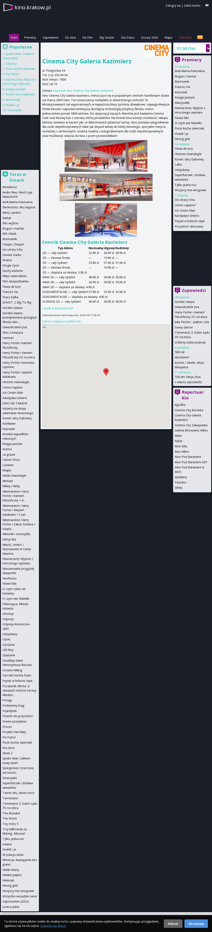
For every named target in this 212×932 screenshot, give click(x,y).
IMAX (178, 436)
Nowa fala (182, 118)
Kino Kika (181, 446)
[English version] (207, 5)
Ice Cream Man (185, 210)
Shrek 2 (7, 753)
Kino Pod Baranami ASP (191, 462)
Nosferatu (9, 578)
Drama (7, 260)
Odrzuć (173, 924)
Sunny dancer (184, 327)
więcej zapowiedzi (189, 382)
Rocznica (8, 748)
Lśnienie (7, 465)
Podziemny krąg (13, 705)
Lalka (178, 164)
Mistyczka (9, 539)
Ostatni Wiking (12, 670)
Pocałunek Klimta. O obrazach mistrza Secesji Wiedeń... (19, 690)
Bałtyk (6, 218)
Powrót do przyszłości (17, 716)
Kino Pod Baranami (188, 457)
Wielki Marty (10, 870)
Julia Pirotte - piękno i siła (192, 322)
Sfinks (179, 488)
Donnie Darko (11, 255)
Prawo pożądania (14, 721)
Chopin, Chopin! (13, 244)
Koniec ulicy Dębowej (189, 159)
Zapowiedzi (50, 37)
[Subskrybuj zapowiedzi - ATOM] (200, 37)
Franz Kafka (10, 297)
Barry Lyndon (11, 212)
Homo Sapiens (12, 387)
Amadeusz (9, 187)
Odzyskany (182, 170)
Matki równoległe (14, 475)
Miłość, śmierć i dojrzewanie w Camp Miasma (16, 549)
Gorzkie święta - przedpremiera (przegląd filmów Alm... (19, 317)
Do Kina (70, 37)
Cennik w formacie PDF (58, 308)
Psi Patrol (12, 74)
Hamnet (8, 338)
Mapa (168, 37)
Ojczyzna (8, 645)
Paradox (180, 482)
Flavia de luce (184, 148)
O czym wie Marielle (188, 123)
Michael (7, 481)
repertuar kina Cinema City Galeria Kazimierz (83, 90)
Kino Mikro (182, 452)
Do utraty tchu (185, 200)
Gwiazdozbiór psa (187, 307)
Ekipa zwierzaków (14, 276)
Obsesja (8, 614)
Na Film (87, 37)
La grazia (8, 454)
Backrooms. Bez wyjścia (18, 207)
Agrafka (180, 405)
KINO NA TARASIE (14, 403)
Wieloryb (8, 880)
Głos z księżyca (12, 332)
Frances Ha (182, 87)
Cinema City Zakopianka (191, 425)
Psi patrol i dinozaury (189, 226)
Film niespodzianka (15, 281)
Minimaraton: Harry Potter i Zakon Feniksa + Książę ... (19, 524)
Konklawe (9, 423)
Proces (7, 727)
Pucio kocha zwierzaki (189, 128)
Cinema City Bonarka (189, 410)
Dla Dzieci (127, 37)
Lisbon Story (11, 460)
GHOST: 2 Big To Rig (16, 302)
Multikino (181, 477)
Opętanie (8, 655)
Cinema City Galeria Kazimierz (86, 61)
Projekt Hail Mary (14, 732)
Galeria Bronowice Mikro (191, 430)
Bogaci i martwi (185, 76)
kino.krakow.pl (33, 7)
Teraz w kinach (18, 177)
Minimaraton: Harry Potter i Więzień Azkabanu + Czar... (15, 510)
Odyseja (11, 63)
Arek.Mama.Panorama (190, 71)
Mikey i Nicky (11, 486)
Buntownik (182, 81)
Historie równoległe (188, 154)
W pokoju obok (12, 855)
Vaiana (7, 844)
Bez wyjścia (10, 223)
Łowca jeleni (10, 907)
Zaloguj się (173, 5)
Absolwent (182, 357)
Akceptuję (196, 924)
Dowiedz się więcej (53, 926)
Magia (6, 470)
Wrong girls (182, 139)
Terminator (10, 798)
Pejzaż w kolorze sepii (190, 221)
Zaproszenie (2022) (15, 901)
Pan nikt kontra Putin (16, 675)
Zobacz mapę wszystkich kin (61, 321)
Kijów (178, 441)
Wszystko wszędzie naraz (19, 896)
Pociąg (7, 700)
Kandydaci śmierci (187, 216)
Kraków (186, 48)
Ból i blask (9, 234)
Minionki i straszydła (16, 534)
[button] (106, 372)
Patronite (185, 37)
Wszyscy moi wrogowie (190, 190)
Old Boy (7, 650)
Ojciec (6, 639)
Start (14, 37)
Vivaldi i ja (181, 134)
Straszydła (14, 110)
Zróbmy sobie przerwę (190, 342)
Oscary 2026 (149, 37)
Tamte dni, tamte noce (18, 793)
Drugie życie (10, 265)
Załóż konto (192, 5)
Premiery (30, 37)
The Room (9, 818)
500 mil (179, 352)
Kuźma (7, 449)
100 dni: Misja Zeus (188, 377)
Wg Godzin (106, 37)
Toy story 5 (10, 824)
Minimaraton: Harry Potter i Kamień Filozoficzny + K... (15, 495)
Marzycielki (182, 103)
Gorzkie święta (185, 302)
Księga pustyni (185, 97)
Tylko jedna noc (185, 185)
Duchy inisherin (12, 271)
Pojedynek (9, 711)
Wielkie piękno (12, 875)
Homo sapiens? (185, 205)
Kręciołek (181, 92)
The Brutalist (11, 813)
